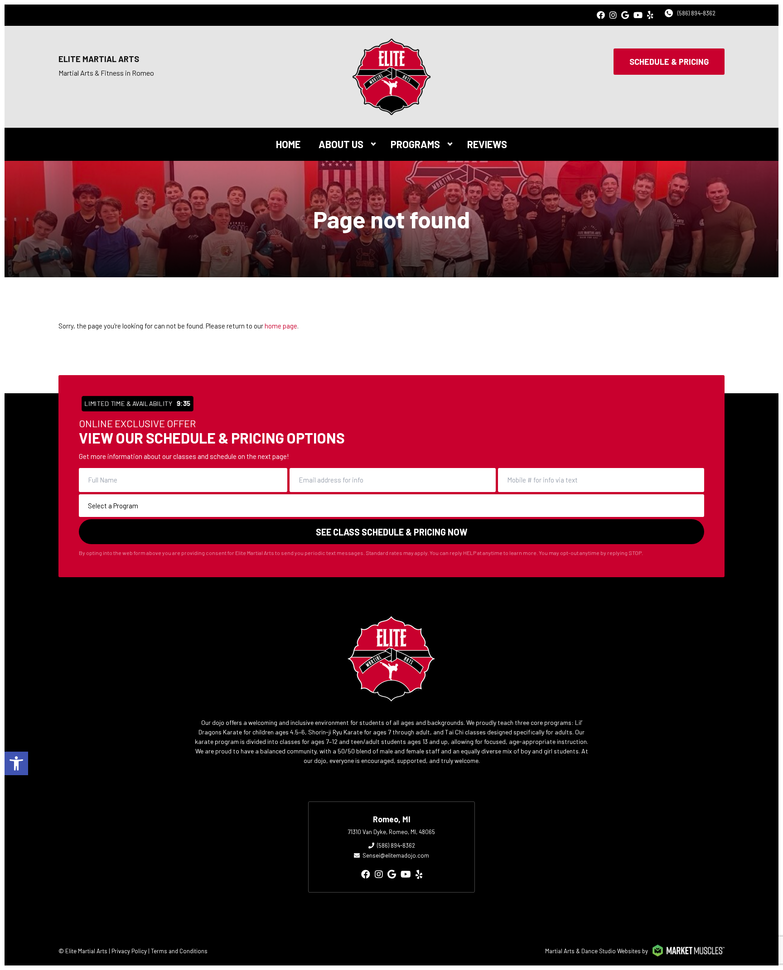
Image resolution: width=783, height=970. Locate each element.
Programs (415, 144)
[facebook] (601, 15)
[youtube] (638, 15)
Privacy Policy (129, 951)
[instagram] (613, 15)
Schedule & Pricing (669, 62)
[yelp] (650, 15)
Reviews (487, 144)
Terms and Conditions (179, 951)
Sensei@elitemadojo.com (395, 855)
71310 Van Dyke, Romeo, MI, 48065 (391, 831)
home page (281, 326)
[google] (625, 15)
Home (288, 144)
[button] (16, 763)
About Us (341, 144)
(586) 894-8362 (696, 13)
